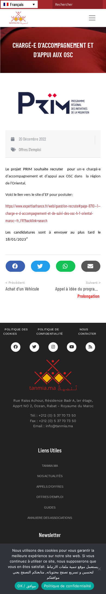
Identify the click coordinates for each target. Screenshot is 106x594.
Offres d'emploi (30, 149)
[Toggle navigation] (92, 18)
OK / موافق (26, 586)
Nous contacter (87, 332)
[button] (15, 266)
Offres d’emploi (49, 497)
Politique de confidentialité (49, 332)
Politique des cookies (15, 332)
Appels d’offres (49, 486)
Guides (49, 507)
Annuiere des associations (49, 517)
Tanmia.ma (50, 465)
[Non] (99, 568)
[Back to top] (83, 577)
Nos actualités (50, 476)
